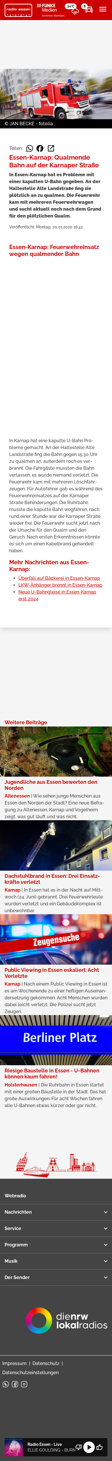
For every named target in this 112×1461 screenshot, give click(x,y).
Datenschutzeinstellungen (30, 1372)
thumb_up (99, 1447)
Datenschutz (45, 1363)
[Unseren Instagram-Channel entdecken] (24, 1384)
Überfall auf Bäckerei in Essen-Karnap (59, 578)
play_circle (89, 1447)
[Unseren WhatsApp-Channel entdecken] (5, 1384)
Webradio (15, 1195)
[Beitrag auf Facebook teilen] (39, 148)
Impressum (14, 1363)
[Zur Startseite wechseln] (18, 10)
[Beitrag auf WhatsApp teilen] (29, 148)
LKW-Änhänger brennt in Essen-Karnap (60, 585)
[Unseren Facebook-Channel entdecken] (14, 1384)
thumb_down (78, 1447)
